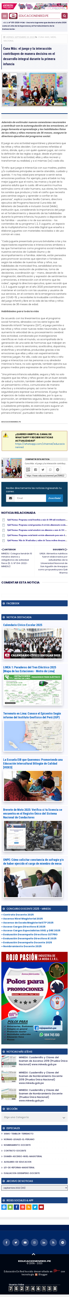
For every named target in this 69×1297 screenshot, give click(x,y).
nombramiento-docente (17, 1145)
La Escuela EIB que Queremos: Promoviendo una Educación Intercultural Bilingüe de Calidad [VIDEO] (33, 763)
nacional (9, 40)
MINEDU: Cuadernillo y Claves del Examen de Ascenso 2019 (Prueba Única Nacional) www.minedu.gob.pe (43, 1061)
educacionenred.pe (34, 16)
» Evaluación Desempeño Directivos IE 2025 (28, 938)
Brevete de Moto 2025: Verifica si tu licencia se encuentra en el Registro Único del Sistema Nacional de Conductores (32, 813)
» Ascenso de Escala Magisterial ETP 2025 (27, 922)
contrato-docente (15, 1150)
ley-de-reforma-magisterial (19, 1167)
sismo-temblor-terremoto (18, 1133)
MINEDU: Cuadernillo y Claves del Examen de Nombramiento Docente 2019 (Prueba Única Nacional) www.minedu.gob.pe (40, 1078)
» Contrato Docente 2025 (17, 914)
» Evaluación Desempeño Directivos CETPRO (29, 934)
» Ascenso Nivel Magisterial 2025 (22, 918)
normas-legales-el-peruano (19, 1139)
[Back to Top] (33, 1254)
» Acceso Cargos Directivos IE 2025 (23, 926)
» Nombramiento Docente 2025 (21, 946)
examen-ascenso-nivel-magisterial (23, 1156)
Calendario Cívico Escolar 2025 (22, 625)
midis (53, 37)
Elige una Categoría (16, 1117)
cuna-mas (43, 37)
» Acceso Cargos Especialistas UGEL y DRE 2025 (30, 930)
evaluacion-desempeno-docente (22, 1173)
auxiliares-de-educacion (17, 1161)
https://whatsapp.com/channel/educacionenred (40, 445)
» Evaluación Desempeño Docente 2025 (26, 942)
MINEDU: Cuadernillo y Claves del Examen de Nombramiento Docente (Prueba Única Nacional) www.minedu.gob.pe (40, 1095)
